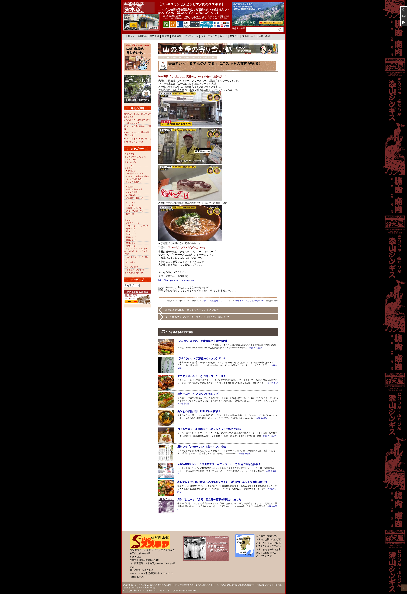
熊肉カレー (259, 301)
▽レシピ (128, 220)
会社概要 (142, 36)
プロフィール (191, 36)
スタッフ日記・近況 (134, 211)
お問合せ (404, 16)
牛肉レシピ (130, 234)
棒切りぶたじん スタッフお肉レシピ (198, 393)
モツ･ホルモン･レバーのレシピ (136, 258)
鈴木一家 (130, 214)
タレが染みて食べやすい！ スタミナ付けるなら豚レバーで (197, 317)
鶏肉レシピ (130, 228)
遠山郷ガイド (249, 36)
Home (131, 36)
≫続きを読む (254, 348)
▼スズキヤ (130, 202)
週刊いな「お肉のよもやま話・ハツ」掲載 (201, 446)
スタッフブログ (209, 36)
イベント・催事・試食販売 (137, 176)
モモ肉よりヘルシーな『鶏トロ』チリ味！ (201, 376)
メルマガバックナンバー (135, 270)
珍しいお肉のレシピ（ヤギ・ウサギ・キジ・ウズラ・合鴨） (136, 251)
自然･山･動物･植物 (134, 189)
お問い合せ (264, 36)
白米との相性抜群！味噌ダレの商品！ (199, 411)
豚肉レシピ (130, 231)
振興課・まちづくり (134, 208)
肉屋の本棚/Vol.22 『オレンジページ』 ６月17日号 (192, 309)
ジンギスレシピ (132, 223)
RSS (404, 22)
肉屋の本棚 (129, 154)
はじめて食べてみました (135, 157)
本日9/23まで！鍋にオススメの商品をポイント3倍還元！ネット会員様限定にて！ (223, 482)
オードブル (129, 165)
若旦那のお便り (131, 267)
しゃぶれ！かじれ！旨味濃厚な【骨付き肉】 (202, 341)
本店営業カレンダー (134, 173)
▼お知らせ (130, 171)
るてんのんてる (246, 301)
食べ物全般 (130, 262)
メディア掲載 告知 (210, 301)
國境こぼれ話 (130, 162)
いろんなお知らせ (133, 182)
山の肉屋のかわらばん (134, 273)
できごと (130, 205)
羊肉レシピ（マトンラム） (137, 226)
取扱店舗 (176, 36)
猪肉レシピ (130, 240)
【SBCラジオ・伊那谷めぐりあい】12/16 (201, 358)
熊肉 (237, 301)
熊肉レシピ (130, 246)
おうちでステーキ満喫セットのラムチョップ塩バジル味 (209, 429)
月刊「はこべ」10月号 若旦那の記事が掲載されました (209, 499)
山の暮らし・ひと (133, 195)
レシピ (223, 36)
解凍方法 (234, 36)
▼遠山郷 (130, 187)
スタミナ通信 (130, 159)
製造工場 (154, 36)
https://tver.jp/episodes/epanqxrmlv (176, 280)
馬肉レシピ (130, 237)
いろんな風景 (132, 192)
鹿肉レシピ (130, 243)
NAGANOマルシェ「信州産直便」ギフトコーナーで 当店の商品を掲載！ (219, 464)
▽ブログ (222, 301)
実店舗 (165, 36)
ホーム (404, 10)
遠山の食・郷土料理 (134, 198)
